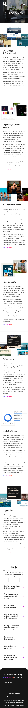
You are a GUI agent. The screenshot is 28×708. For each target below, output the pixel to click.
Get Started (8, 683)
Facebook (14, 696)
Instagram (7, 696)
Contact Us (14, 580)
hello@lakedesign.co (14, 693)
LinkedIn (21, 696)
